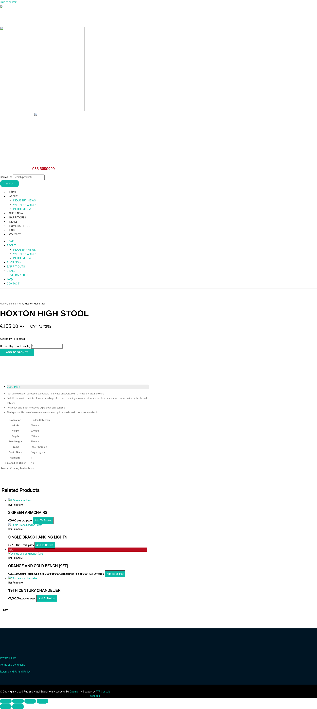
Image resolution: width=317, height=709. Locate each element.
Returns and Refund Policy (15, 671)
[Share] (30, 701)
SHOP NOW (16, 213)
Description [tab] (13, 386)
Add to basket (17, 352)
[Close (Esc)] (42, 701)
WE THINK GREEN (24, 204)
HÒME (13, 192)
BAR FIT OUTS (17, 217)
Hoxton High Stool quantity (15, 346)
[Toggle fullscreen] (18, 701)
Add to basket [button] (43, 520)
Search (9, 183)
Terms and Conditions (12, 664)
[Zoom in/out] (6, 701)
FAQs (12, 230)
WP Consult (103, 691)
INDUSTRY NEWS (24, 200)
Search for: (6, 177)
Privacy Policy (8, 657)
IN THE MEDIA (22, 209)
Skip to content (8, 2)
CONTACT (15, 234)
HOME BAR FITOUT (20, 226)
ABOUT (13, 196)
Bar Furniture (16, 303)
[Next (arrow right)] (18, 706)
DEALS (13, 221)
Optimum (75, 691)
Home (3, 303)
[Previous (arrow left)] (6, 706)
